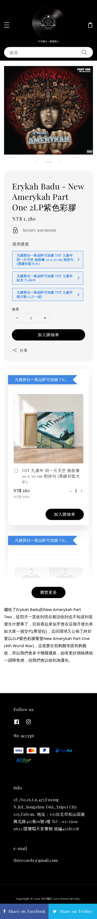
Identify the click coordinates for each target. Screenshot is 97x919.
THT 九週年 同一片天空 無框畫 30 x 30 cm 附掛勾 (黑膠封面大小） (51, 476)
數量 (15, 309)
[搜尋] (84, 52)
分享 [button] (23, 350)
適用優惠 (20, 244)
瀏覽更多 (48, 592)
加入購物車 (48, 334)
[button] (7, 25)
